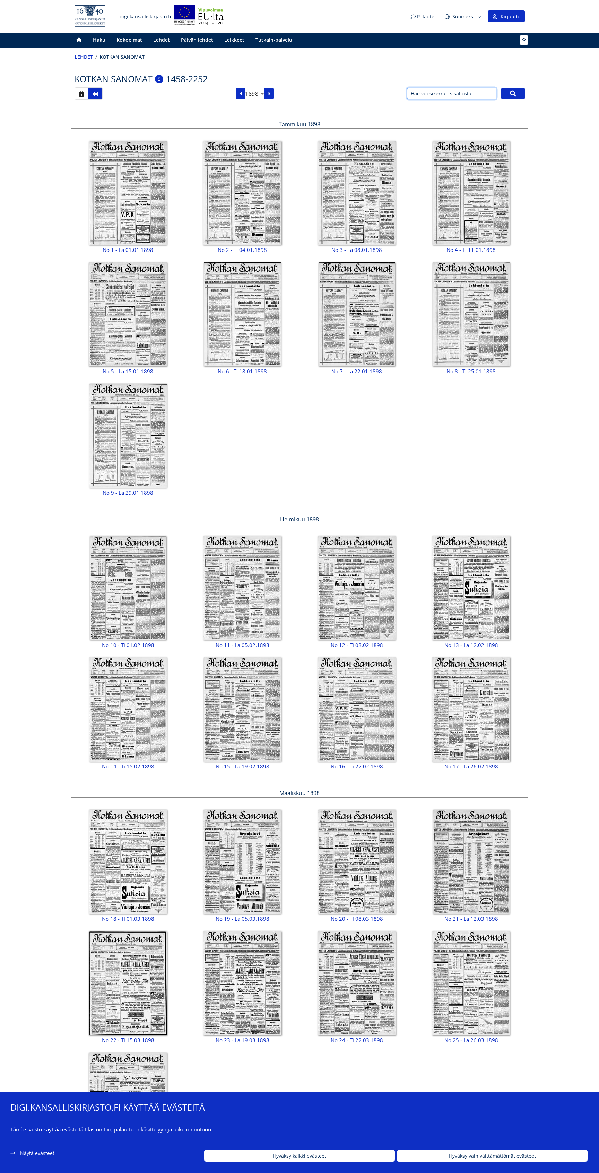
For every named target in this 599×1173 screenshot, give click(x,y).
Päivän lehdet (197, 39)
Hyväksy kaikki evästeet (299, 1156)
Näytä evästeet (37, 1153)
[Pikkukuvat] (95, 93)
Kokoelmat (129, 39)
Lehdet (161, 39)
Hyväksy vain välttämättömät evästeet (492, 1156)
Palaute (425, 16)
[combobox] (254, 94)
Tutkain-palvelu (273, 39)
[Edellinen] (240, 94)
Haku (99, 39)
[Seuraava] (269, 94)
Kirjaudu (509, 16)
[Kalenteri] (81, 93)
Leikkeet (234, 39)
